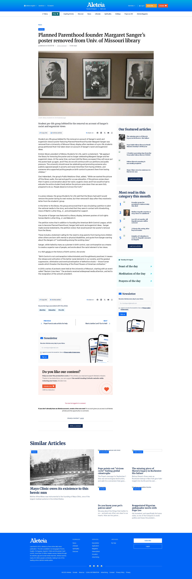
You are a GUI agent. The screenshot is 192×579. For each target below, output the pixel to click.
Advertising (95, 557)
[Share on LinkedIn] (101, 133)
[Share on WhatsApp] (112, 133)
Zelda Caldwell (61, 46)
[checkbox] (41, 352)
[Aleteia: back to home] (96, 5)
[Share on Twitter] (105, 133)
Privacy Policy (120, 572)
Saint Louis (103, 9)
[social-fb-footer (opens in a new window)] (94, 566)
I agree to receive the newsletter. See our (61, 352)
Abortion (42, 310)
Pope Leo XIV (129, 14)
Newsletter (95, 543)
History (34, 452)
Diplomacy (137, 489)
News (89, 14)
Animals (102, 489)
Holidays (118, 14)
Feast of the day (128, 266)
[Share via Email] (108, 133)
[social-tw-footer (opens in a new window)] (98, 566)
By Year (113, 543)
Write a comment (75, 426)
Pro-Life (61, 310)
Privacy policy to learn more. (72, 352)
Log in (142, 6)
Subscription (96, 551)
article (48, 252)
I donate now (48, 386)
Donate (162, 6)
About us (81, 572)
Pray (54, 14)
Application (95, 546)
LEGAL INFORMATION (92, 572)
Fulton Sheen (138, 452)
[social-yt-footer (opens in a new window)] (90, 566)
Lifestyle (97, 14)
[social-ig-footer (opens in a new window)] (102, 566)
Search (51, 6)
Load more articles (135, 179)
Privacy (128, 572)
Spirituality (107, 14)
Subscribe (150, 6)
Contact (112, 572)
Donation (95, 554)
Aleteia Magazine (142, 14)
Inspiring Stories (69, 14)
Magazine (95, 549)
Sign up (44, 357)
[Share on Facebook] (97, 133)
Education (52, 310)
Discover (81, 14)
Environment (104, 452)
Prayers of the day (129, 281)
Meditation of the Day (132, 273)
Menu (46, 14)
